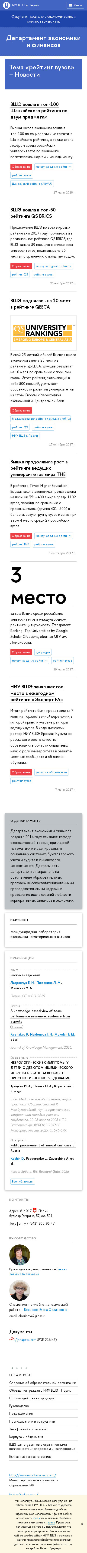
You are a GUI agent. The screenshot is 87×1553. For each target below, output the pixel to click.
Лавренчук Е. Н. (22, 982)
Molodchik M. (65, 1034)
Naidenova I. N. (41, 1034)
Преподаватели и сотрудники (32, 1421)
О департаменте (25, 821)
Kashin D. (17, 1158)
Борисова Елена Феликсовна (45, 1309)
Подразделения (21, 1413)
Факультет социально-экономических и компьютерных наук (43, 19)
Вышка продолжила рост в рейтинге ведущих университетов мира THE (39, 467)
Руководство (19, 1405)
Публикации (22, 958)
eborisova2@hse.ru (32, 1316)
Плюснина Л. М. (48, 982)
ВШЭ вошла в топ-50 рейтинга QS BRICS (33, 212)
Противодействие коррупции (32, 1398)
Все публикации (22, 1181)
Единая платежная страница (30, 1456)
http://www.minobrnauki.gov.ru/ (32, 1475)
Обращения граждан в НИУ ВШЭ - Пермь (40, 1390)
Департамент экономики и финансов (43, 41)
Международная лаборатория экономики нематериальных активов (40, 934)
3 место (38, 585)
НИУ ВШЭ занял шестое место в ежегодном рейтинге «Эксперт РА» (37, 692)
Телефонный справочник (28, 1429)
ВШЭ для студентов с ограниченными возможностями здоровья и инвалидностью (42, 1446)
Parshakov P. (19, 1034)
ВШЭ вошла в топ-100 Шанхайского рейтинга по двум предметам (39, 110)
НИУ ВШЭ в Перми (24, 5)
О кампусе (20, 1375)
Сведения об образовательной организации (42, 1382)
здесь (36, 1518)
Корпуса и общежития (26, 1436)
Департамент (25, 1339)
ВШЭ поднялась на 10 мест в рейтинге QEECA (40, 303)
